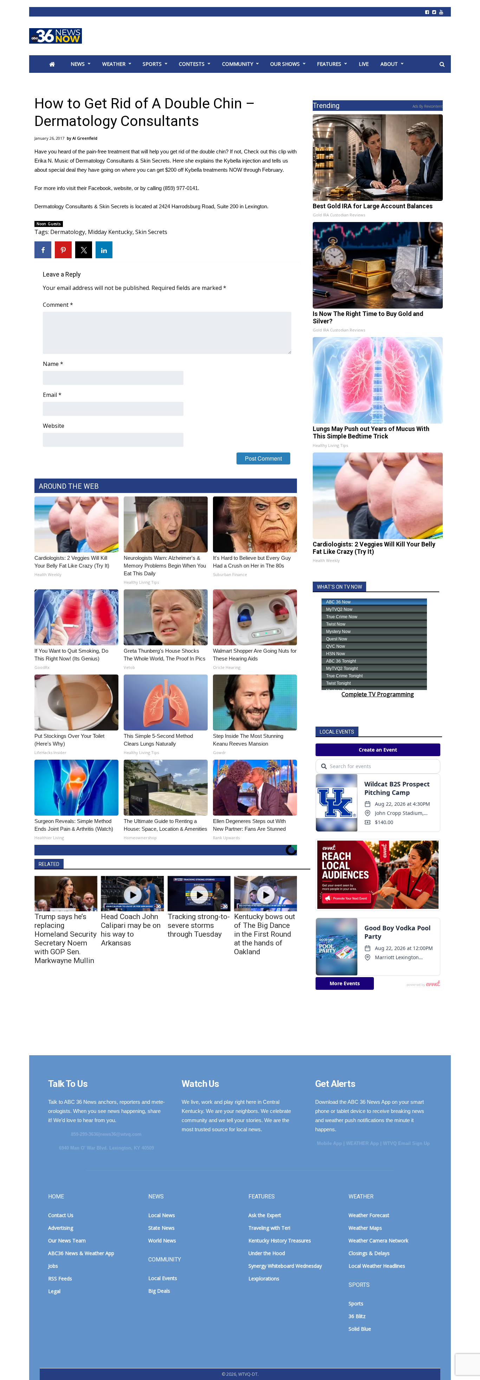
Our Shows (285, 64)
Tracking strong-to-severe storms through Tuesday (199, 925)
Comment (58, 305)
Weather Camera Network (378, 1240)
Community (237, 64)
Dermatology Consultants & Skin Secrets (123, 161)
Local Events (162, 1278)
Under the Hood (266, 1253)
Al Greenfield (84, 138)
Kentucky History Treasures (279, 1240)
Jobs (53, 1265)
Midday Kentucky (110, 232)
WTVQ (55, 36)
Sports (152, 64)
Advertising (60, 1227)
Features (329, 64)
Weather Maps (365, 1227)
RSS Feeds (60, 1278)
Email (52, 395)
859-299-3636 (84, 1134)
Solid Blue (360, 1328)
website (122, 188)
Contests (192, 64)
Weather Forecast (369, 1215)
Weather (113, 64)
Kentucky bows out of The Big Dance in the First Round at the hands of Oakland (264, 934)
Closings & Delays (369, 1253)
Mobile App (329, 1143)
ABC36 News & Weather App (81, 1253)
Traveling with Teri (269, 1227)
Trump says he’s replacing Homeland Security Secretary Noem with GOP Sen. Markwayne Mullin (65, 938)
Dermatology (67, 232)
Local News (161, 1215)
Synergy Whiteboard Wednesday (285, 1265)
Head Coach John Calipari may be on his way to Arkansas (131, 929)
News (78, 64)
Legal (54, 1291)
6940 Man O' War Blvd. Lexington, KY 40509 (106, 1148)
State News (161, 1227)
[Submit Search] (442, 64)
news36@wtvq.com (121, 1134)
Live (364, 64)
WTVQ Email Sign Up (406, 1143)
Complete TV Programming (378, 694)
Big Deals (159, 1290)
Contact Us (60, 1215)
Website (53, 426)
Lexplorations (263, 1278)
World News (162, 1240)
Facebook (99, 188)
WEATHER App (362, 1143)
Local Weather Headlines (377, 1265)
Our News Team (67, 1240)
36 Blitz (357, 1316)
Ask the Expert (264, 1215)
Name (53, 364)
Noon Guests (49, 223)
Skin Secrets (151, 232)
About (389, 64)
